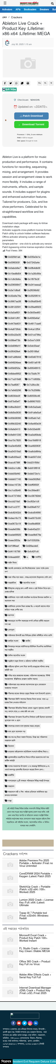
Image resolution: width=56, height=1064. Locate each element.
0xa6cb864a (34, 451)
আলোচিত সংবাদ (29, 583)
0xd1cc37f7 (14, 507)
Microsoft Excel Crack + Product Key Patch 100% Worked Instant (33, 938)
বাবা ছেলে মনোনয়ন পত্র (16, 731)
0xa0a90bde (34, 435)
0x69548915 (34, 368)
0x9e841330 (14, 435)
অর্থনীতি (38, 557)
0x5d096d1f (14, 346)
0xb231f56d (33, 462)
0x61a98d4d (14, 357)
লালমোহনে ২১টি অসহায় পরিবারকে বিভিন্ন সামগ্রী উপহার (28, 780)
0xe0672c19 (14, 524)
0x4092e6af (33, 318)
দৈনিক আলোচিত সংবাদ (16, 655)
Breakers (44, 9)
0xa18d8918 (34, 440)
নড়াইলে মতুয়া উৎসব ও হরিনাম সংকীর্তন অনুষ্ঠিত (25, 661)
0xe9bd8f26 (34, 524)
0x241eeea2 (34, 285)
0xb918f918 (34, 468)
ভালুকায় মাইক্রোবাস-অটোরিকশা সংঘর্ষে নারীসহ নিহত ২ (28, 751)
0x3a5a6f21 (14, 312)
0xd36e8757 (33, 507)
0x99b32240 (14, 423)
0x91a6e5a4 (34, 412)
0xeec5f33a (14, 540)
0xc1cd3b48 (14, 490)
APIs (18, 9)
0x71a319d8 (14, 379)
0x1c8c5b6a (14, 279)
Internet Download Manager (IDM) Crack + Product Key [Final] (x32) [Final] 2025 (35, 990)
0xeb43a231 (34, 529)
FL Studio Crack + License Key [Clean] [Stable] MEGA (34, 950)
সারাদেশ (11, 786)
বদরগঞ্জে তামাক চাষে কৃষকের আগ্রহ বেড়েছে (23, 726)
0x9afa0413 (14, 429)
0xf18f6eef (13, 546)
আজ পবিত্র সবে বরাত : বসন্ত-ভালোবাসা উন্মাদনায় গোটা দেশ (29, 577)
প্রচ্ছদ (4, 17)
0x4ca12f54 (34, 329)
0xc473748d (14, 496)
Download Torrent (33, 124)
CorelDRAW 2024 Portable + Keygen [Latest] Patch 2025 (35, 875)
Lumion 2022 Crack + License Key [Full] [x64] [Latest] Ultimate (36, 903)
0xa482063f (34, 446)
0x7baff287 (14, 385)
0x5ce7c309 (34, 340)
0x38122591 (14, 307)
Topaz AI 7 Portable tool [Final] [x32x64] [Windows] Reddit (34, 916)
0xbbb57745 (14, 479)
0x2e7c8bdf (14, 290)
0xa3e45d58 (14, 446)
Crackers (16, 17)
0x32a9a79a (14, 296)
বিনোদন (11, 746)
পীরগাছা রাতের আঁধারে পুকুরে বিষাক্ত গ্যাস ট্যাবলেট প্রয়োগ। (29, 693)
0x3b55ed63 (34, 312)
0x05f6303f (14, 262)
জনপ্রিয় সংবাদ (13, 641)
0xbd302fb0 (34, 479)
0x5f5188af (33, 351)
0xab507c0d (34, 457)
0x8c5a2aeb (34, 407)
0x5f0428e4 (14, 351)
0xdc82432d (14, 512)
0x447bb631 (14, 323)
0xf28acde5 (32, 546)
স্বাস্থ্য (10, 801)
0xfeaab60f (14, 557)
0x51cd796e (34, 335)
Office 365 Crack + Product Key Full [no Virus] (34, 963)
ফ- (45, 83)
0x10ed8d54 (14, 273)
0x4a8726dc (14, 329)
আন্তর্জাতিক (12, 583)
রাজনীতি (11, 775)
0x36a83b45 (34, 301)
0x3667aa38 (14, 301)
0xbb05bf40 (14, 474)
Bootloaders (30, 9)
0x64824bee (14, 362)
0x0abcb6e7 (14, 268)
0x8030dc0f (14, 396)
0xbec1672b (14, 485)
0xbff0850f (33, 485)
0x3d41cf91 (14, 318)
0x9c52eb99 (34, 429)
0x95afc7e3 (34, 418)
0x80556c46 (33, 396)
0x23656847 (14, 285)
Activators (7, 9)
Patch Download (33, 115)
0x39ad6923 (34, 307)
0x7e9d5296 (14, 390)
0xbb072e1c (34, 474)
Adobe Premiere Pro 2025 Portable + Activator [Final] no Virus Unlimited (36, 863)
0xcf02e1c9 (33, 501)
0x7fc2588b (34, 390)
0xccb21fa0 (14, 501)
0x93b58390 (14, 418)
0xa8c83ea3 (14, 457)
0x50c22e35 (14, 335)
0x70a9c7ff (33, 373)
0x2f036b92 (33, 290)
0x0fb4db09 (34, 268)
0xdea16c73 (14, 518)
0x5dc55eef (33, 346)
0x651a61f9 (34, 362)
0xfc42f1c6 (33, 551)
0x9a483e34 (34, 423)
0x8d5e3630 (14, 412)
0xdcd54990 (34, 512)
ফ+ (39, 83)
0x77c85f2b (34, 379)
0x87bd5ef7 (14, 401)
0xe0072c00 (34, 518)
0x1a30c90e (34, 273)
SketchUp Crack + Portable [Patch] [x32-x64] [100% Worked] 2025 (34, 889)
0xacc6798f (14, 462)
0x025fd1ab (14, 257)
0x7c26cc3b (33, 385)
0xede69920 (14, 535)
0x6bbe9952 (14, 373)
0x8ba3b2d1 (14, 407)
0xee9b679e (34, 535)
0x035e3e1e (34, 257)
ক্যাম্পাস (11, 615)
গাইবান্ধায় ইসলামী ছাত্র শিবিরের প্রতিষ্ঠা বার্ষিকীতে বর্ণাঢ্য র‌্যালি (30, 635)
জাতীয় (28, 641)
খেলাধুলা (11, 630)
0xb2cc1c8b (14, 468)
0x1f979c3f (33, 279)
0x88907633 (34, 401)
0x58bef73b (14, 340)
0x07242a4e (33, 262)
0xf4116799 (14, 551)
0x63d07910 (34, 357)
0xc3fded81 (34, 490)
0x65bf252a (14, 368)
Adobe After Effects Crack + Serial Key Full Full (35, 976)
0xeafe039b (14, 529)
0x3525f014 (34, 296)
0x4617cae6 (34, 323)
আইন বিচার (12, 562)
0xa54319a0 (14, 451)
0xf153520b (33, 540)
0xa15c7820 (14, 440)
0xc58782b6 (34, 496)
